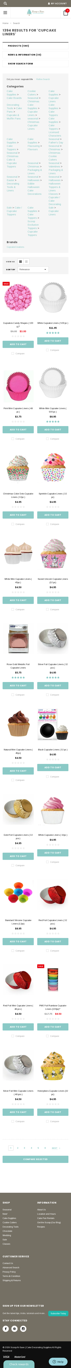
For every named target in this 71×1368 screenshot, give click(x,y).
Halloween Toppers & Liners (54, 187)
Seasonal (33, 97)
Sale (9, 207)
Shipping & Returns (12, 1280)
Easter (10, 180)
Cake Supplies (9, 1218)
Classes (53, 193)
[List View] (26, 262)
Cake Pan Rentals (45, 1218)
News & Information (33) (24, 54)
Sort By (10, 269)
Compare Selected (35, 1159)
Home (5, 23)
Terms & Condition (11, 1276)
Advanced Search (11, 1267)
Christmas (33, 101)
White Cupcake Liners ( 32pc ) (52, 835)
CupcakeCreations (15, 247)
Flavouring (34, 145)
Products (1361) (18, 45)
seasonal (33, 118)
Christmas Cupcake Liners (33, 125)
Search (16, 23)
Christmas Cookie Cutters (54, 156)
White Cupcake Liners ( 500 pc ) (52, 323)
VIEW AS (10, 261)
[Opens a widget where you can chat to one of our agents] (58, 1362)
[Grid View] (20, 262)
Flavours (33, 149)
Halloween (33, 180)
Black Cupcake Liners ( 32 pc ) (53, 750)
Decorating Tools (10, 1227)
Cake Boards (14, 97)
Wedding (7, 1235)
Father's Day (56, 142)
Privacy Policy (9, 1272)
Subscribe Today (58, 1313)
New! (5, 1214)
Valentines (54, 166)
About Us (41, 1209)
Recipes (41, 1227)
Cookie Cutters (10, 1222)
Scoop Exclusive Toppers (33, 225)
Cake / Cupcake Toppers (14, 211)
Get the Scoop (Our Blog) (49, 1222)
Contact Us (8, 1263)
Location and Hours (46, 1214)
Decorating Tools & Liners (13, 187)
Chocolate (7, 1231)
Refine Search (43, 79)
